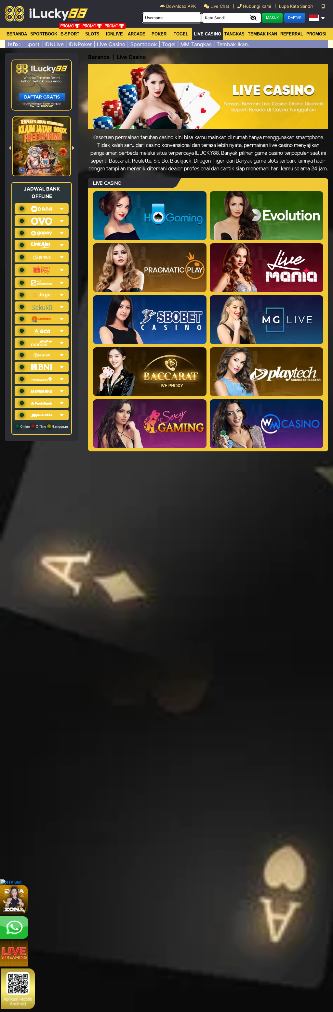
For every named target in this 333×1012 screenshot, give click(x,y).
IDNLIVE (114, 34)
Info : (14, 44)
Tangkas (234, 34)
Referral (291, 34)
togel (181, 34)
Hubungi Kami (257, 6)
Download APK (181, 6)
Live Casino (207, 34)
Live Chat (219, 6)
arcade (136, 34)
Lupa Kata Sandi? (297, 6)
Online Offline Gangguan (43, 426)
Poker (159, 34)
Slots (92, 34)
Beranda (17, 34)
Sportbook (43, 34)
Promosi (316, 34)
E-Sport (69, 34)
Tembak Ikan (262, 34)
